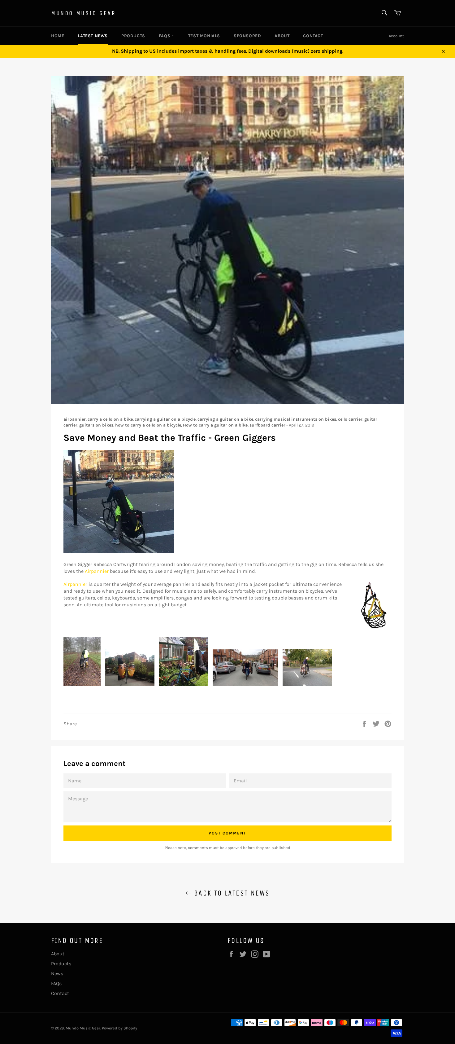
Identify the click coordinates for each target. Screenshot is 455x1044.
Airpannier (97, 571)
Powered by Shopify (119, 1028)
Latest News (93, 35)
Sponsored (247, 35)
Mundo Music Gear (83, 13)
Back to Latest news (231, 893)
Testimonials (204, 35)
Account (396, 35)
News (57, 973)
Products (133, 35)
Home (57, 35)
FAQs (165, 35)
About (282, 35)
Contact (313, 35)
